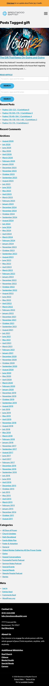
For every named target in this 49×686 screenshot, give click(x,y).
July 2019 (6, 409)
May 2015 (6, 495)
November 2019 (9, 396)
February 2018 (8, 439)
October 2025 (8, 174)
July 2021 (6, 333)
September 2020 (9, 366)
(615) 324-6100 (8, 613)
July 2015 (6, 492)
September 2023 (9, 254)
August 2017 (7, 452)
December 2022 (9, 280)
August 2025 (8, 181)
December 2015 (9, 485)
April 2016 (6, 482)
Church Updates (9, 533)
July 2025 (6, 184)
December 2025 (9, 167)
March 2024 (7, 237)
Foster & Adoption (10, 543)
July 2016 (6, 475)
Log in (4, 588)
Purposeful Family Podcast (13, 560)
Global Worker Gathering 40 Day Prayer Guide (21, 550)
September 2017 (9, 449)
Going (5, 553)
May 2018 (6, 432)
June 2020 (6, 373)
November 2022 (9, 283)
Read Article (6, 75)
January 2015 (7, 509)
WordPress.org (8, 598)
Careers (5, 667)
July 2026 (6, 144)
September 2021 (9, 326)
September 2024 (9, 217)
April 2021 (6, 343)
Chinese (5, 657)
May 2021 (6, 340)
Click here (10, 3)
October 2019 (8, 399)
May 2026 (6, 151)
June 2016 (6, 479)
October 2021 (8, 323)
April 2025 (7, 194)
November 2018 (9, 423)
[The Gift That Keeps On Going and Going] (24, 41)
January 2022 (8, 313)
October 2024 (8, 214)
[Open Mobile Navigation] (46, 13)
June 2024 (6, 227)
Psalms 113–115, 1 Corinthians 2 (15, 123)
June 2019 (6, 413)
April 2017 (6, 459)
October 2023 (8, 250)
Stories (5, 577)
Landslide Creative (27, 682)
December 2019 (9, 393)
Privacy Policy (19, 679)
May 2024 (6, 230)
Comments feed (9, 595)
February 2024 (8, 240)
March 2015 (7, 502)
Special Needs (8, 570)
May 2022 (6, 300)
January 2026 (8, 164)
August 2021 (7, 330)
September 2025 (9, 177)
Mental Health (8, 660)
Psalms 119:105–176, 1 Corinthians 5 (17, 113)
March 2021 (7, 346)
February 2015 (8, 505)
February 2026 (8, 161)
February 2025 (8, 201)
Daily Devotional (9, 537)
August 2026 (8, 141)
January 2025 (8, 204)
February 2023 (8, 273)
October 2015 (8, 489)
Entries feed (7, 592)
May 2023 (6, 264)
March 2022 (7, 307)
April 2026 (7, 154)
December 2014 (9, 512)
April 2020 (7, 379)
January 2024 (8, 244)
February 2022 (8, 310)
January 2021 (7, 353)
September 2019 (9, 403)
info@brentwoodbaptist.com (14, 616)
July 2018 (6, 429)
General (5, 547)
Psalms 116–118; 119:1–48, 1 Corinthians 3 (19, 119)
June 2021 (6, 336)
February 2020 (8, 386)
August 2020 (8, 370)
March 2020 (7, 383)
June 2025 (6, 187)
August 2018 (7, 426)
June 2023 (6, 260)
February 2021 (8, 350)
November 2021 (9, 320)
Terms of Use (30, 679)
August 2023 (8, 257)
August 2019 (7, 406)
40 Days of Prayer (9, 530)
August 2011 (7, 519)
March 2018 (7, 436)
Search (7, 86)
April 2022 (7, 303)
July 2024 (6, 224)
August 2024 (8, 220)
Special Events (8, 567)
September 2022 (9, 290)
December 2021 (9, 317)
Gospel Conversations (11, 557)
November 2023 (9, 247)
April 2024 (7, 234)
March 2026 (7, 158)
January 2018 (7, 442)
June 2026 (6, 148)
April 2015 (6, 499)
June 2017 (6, 456)
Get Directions (8, 628)
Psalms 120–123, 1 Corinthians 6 (15, 110)
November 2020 (9, 360)
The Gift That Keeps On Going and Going (22, 57)
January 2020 (8, 389)
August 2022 (8, 293)
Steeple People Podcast (12, 573)
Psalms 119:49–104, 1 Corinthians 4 (17, 116)
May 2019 (6, 416)
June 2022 (6, 297)
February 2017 (8, 462)
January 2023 (8, 277)
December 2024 (9, 207)
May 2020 (6, 376)
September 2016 (9, 472)
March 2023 (7, 270)
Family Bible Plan (9, 540)
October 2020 (8, 363)
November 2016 (9, 469)
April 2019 (6, 419)
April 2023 (7, 267)
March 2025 (7, 197)
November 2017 (9, 446)
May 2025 (6, 191)
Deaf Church (7, 654)
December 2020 (9, 356)
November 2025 (9, 171)
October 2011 (8, 515)
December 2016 (9, 466)
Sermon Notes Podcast (11, 563)
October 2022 (8, 287)
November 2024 (9, 211)
